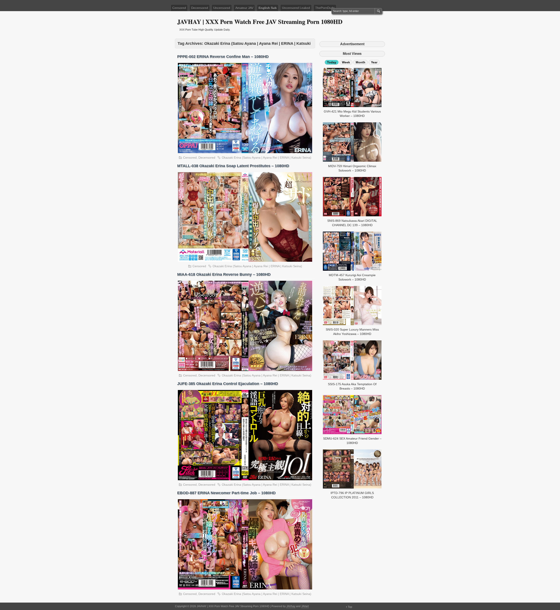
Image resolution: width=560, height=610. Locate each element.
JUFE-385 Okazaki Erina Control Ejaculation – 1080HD (227, 383)
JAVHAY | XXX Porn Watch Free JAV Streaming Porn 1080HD (259, 21)
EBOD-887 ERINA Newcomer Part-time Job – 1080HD (226, 493)
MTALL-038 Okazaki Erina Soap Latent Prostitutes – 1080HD (233, 166)
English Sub (268, 8)
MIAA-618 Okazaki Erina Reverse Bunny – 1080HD (224, 274)
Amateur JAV (244, 8)
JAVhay (290, 606)
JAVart (305, 606)
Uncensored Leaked (296, 8)
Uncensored (221, 8)
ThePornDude (325, 8)
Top (350, 606)
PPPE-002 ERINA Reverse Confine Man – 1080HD (223, 56)
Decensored (199, 8)
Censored (179, 8)
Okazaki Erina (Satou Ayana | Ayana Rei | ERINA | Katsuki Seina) (266, 157)
